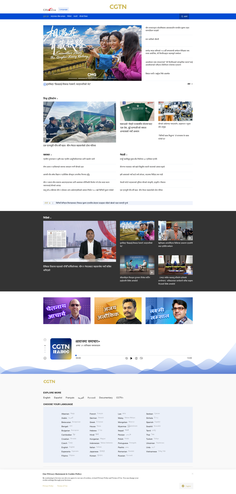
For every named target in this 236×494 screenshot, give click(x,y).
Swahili (153, 426)
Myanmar (127, 426)
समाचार (46, 154)
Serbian (153, 414)
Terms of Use (62, 486)
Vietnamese (155, 451)
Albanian (67, 414)
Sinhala (152, 418)
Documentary (106, 397)
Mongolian (126, 422)
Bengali (66, 426)
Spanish (153, 422)
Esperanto (70, 451)
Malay (126, 418)
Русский (92, 397)
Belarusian (70, 422)
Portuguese (127, 443)
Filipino (68, 455)
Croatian (68, 439)
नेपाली (122, 154)
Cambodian (68, 434)
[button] (72, 78)
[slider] (76, 355)
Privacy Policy (48, 486)
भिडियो (46, 217)
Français (70, 397)
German (97, 418)
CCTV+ (119, 397)
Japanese (97, 451)
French (96, 414)
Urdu (150, 447)
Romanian (126, 451)
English (46, 397)
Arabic (67, 418)
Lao (122, 414)
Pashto (123, 447)
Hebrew (96, 430)
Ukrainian (155, 443)
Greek (96, 422)
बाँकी (189, 84)
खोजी (185, 16)
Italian (96, 447)
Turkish (152, 439)
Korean (96, 455)
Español (58, 397)
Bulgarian (70, 430)
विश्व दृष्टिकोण (49, 98)
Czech (67, 443)
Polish (123, 439)
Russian (125, 455)
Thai (150, 434)
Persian (124, 434)
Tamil (151, 430)
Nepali (123, 430)
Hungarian (97, 439)
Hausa (95, 426)
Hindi (94, 434)
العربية (81, 397)
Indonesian (101, 443)
